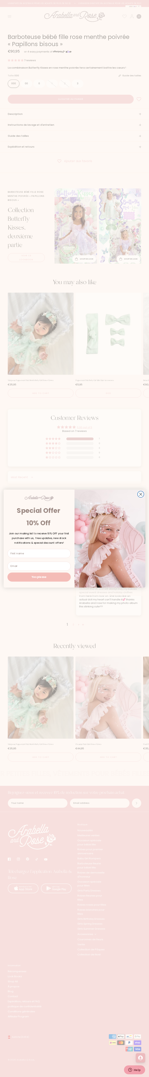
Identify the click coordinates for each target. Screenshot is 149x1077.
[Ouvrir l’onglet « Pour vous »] (140, 1057)
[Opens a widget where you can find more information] (134, 1070)
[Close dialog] (141, 494)
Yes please (39, 577)
